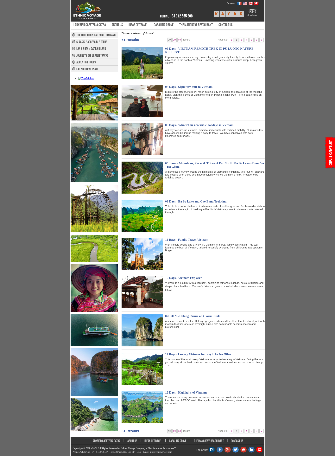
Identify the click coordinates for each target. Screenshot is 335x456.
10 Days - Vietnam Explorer (183, 277)
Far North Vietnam (87, 69)
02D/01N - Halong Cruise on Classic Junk (192, 316)
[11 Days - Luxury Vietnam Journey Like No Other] (142, 383)
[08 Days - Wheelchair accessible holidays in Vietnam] (142, 154)
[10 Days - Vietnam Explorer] (142, 307)
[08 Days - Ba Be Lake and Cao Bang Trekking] (142, 230)
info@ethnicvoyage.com (161, 452)
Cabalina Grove (164, 24)
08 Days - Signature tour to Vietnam (188, 86)
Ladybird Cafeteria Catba (89, 24)
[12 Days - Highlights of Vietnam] (142, 422)
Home (125, 33)
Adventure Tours (86, 62)
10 (169, 40)
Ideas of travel (138, 24)
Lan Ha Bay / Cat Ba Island (91, 49)
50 (179, 40)
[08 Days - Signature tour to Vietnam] (142, 116)
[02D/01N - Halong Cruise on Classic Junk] (142, 345)
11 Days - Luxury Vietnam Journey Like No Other (198, 354)
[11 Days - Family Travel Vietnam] (142, 269)
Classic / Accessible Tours (91, 42)
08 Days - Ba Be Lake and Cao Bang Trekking (195, 201)
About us (117, 24)
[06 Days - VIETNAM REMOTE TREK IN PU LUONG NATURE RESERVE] (142, 78)
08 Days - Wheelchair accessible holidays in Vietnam (199, 125)
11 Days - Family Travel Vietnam (186, 239)
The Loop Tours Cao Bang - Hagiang (96, 35)
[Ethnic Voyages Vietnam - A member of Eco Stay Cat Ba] (96, 10)
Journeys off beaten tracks (92, 55)
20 (174, 40)
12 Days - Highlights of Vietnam (186, 392)
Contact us (225, 24)
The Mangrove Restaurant (196, 24)
